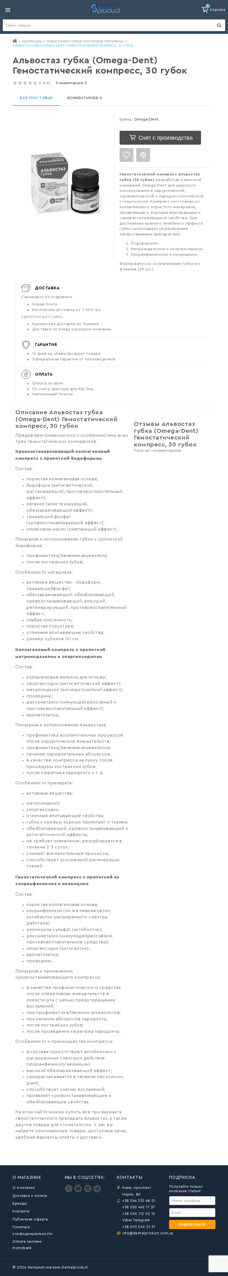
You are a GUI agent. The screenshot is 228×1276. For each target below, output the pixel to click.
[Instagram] (88, 1191)
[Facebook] (69, 1191)
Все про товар (36, 98)
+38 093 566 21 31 (138, 1227)
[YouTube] (78, 1191)
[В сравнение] (143, 155)
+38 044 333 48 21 (138, 1200)
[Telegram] (97, 1191)
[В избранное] (126, 155)
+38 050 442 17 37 (138, 1207)
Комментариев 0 (71, 83)
